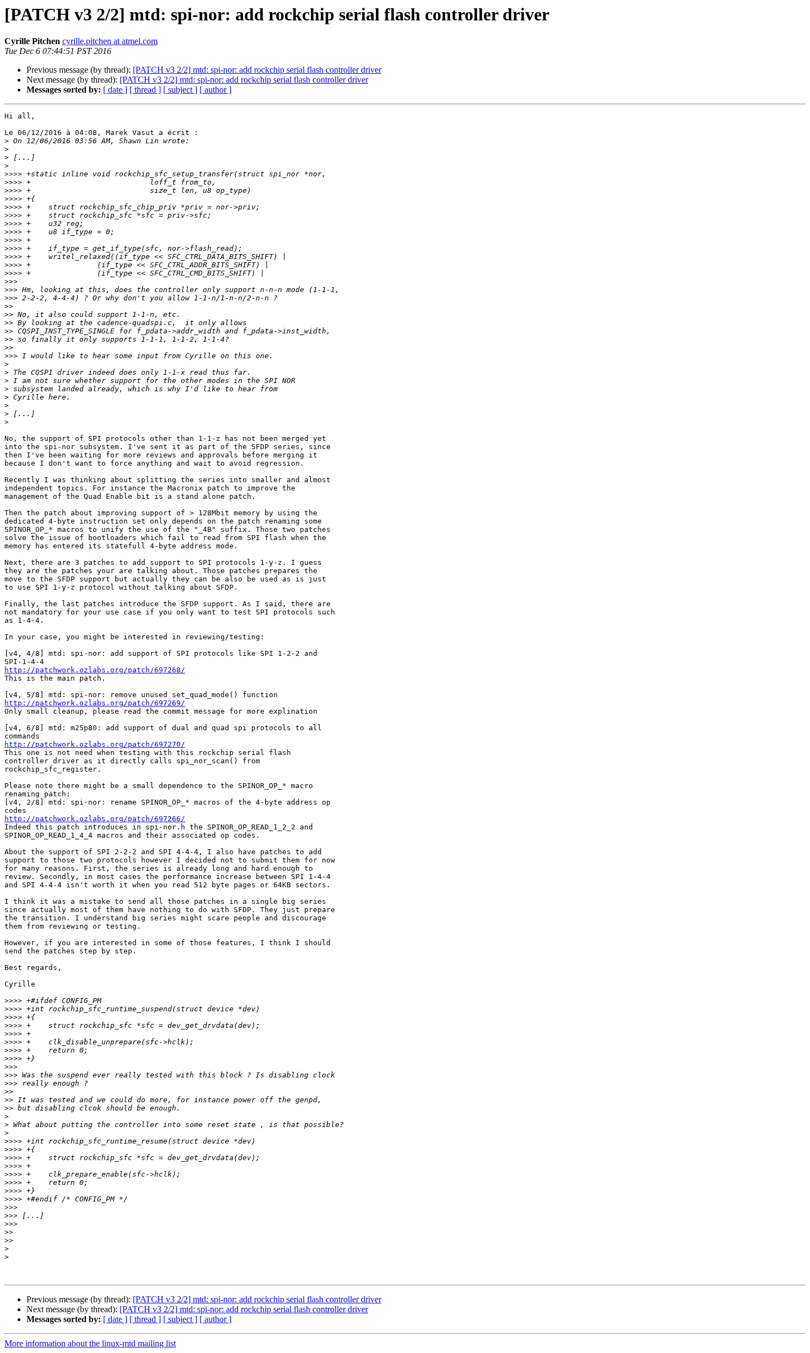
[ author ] (215, 89)
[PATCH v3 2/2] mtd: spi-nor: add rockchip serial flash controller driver (257, 69)
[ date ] (115, 89)
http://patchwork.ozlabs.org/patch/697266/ (94, 819)
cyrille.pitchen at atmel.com (110, 41)
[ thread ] (145, 89)
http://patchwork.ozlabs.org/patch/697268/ (94, 670)
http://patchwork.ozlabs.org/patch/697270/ (94, 744)
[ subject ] (180, 89)
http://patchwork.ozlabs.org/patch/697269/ (94, 703)
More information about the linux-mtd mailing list (90, 1343)
